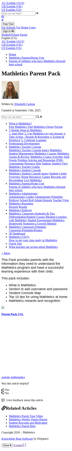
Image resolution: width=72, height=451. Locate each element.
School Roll (27, 200)
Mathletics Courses (45, 153)
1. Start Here (16, 133)
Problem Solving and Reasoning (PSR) (40, 160)
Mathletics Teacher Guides (24, 166)
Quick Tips (15, 243)
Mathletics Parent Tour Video (26, 416)
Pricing (58, 126)
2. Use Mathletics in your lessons (43, 133)
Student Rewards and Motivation (28, 422)
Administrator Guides (21, 196)
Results (23, 206)
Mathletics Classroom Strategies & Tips (32, 213)
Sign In (7, 31)
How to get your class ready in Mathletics (33, 240)
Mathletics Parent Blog (22, 426)
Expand (18, 445)
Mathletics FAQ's (19, 236)
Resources (35, 176)
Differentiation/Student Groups (27, 216)
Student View (60, 163)
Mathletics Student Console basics (29, 173)
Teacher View (61, 200)
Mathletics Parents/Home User (26, 57)
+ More (5, 253)
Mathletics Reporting (21, 203)
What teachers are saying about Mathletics (33, 246)
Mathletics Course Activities (46, 156)
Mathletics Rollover (20, 210)
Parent (23, 34)
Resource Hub (32, 163)
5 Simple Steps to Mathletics (25, 130)
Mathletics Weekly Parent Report (28, 419)
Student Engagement (40, 220)
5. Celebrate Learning (33, 140)
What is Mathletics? (20, 123)
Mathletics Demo (44, 126)
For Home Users (26, 27)
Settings (46, 163)
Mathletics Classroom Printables (27, 226)
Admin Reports (43, 200)
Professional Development (24, 143)
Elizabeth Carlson (24, 104)
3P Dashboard (17, 233)
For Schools (8, 27)
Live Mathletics (33, 180)
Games (46, 176)
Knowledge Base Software (17, 438)
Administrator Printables (49, 196)
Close (6, 445)
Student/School (10, 34)
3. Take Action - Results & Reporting (37, 135)
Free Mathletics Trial (21, 126)
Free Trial (8, 24)
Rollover (14, 200)
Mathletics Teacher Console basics (29, 150)
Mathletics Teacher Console (25, 146)
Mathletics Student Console (25, 170)
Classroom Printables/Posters (25, 230)
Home (12, 54)
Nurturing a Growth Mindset (39, 223)
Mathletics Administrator (23, 193)
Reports (13, 206)
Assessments (16, 163)
